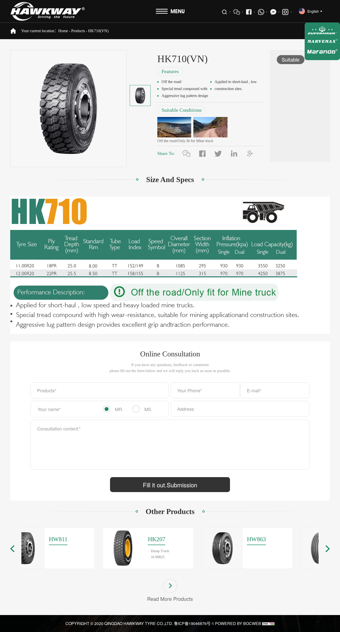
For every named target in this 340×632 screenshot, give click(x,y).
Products (78, 31)
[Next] (327, 548)
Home (63, 31)
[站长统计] (268, 623)
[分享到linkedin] (234, 153)
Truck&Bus (280, 551)
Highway (301, 551)
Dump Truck (83, 551)
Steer (275, 557)
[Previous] (12, 548)
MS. (148, 409)
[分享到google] (250, 153)
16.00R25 (80, 557)
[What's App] (261, 12)
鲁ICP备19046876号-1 (194, 623)
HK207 (79, 539)
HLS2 (276, 539)
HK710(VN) (98, 31)
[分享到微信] (186, 153)
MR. (119, 409)
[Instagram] (285, 12)
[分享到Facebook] (248, 12)
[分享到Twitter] (218, 153)
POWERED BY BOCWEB (238, 623)
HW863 (179, 539)
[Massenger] (273, 12)
